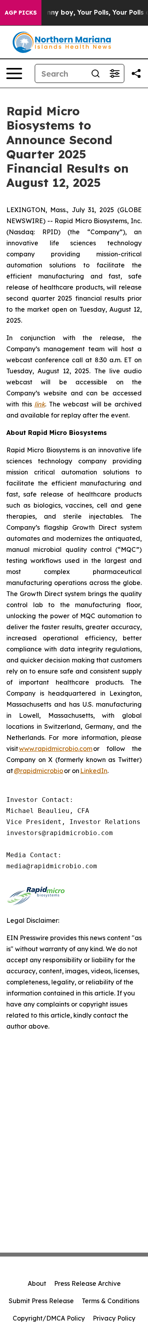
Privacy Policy (114, 1318)
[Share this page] (136, 73)
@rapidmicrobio (38, 771)
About (37, 1283)
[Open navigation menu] (14, 73)
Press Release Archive (87, 1283)
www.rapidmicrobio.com (55, 749)
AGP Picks (21, 12)
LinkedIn (93, 771)
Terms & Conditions (110, 1301)
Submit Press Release (41, 1301)
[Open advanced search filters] (114, 73)
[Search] (95, 73)
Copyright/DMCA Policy (49, 1318)
